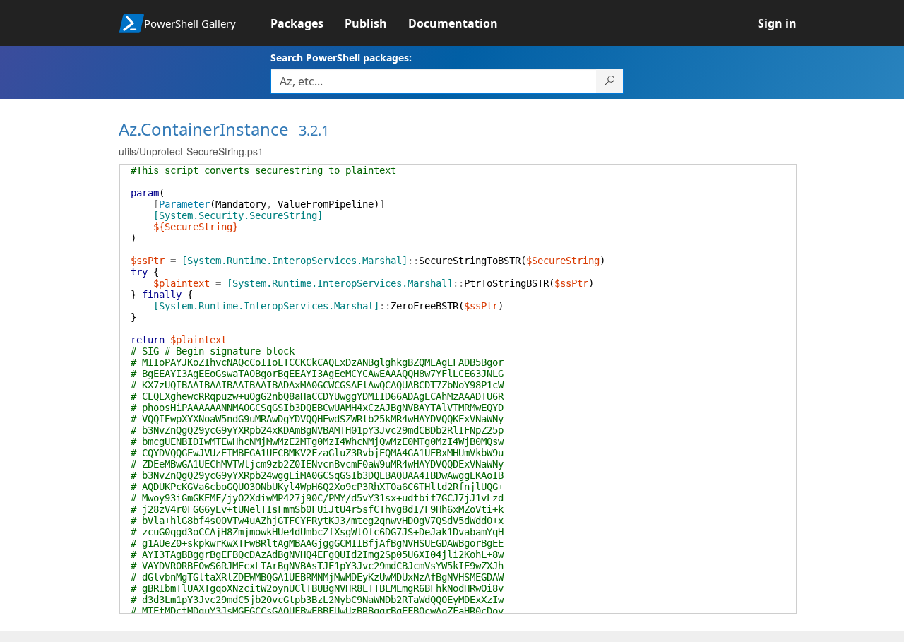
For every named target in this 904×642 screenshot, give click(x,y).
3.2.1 (314, 130)
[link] (307, 23)
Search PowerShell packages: (341, 57)
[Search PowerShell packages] (610, 81)
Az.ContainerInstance (204, 129)
